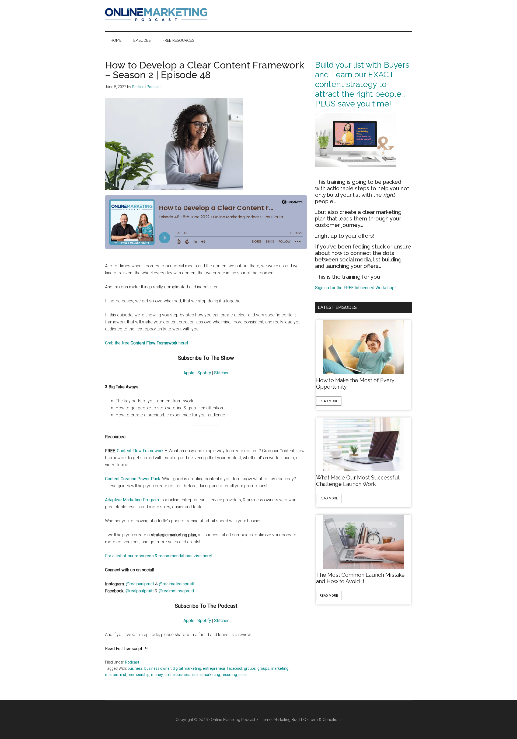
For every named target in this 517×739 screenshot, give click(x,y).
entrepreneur (214, 668)
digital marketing (187, 668)
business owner (157, 668)
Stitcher (221, 372)
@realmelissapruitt (176, 583)
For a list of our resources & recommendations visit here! (158, 555)
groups (263, 668)
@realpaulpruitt (140, 583)
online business (178, 674)
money (157, 674)
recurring (229, 674)
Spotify (204, 372)
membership (138, 674)
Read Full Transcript (123, 648)
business (135, 668)
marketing (279, 668)
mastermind (115, 674)
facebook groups (241, 668)
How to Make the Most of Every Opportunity (355, 383)
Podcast (132, 662)
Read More (329, 401)
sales (243, 674)
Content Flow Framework (140, 450)
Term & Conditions (325, 719)
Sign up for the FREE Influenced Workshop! (355, 287)
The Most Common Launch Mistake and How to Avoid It (360, 578)
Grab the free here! (146, 343)
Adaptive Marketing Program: (132, 499)
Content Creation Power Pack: (133, 478)
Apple (188, 372)
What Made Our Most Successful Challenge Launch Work (357, 480)
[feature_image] (363, 346)
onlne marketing (206, 674)
